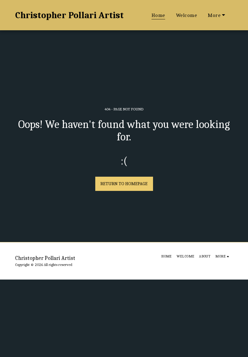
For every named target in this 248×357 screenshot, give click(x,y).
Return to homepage (124, 183)
